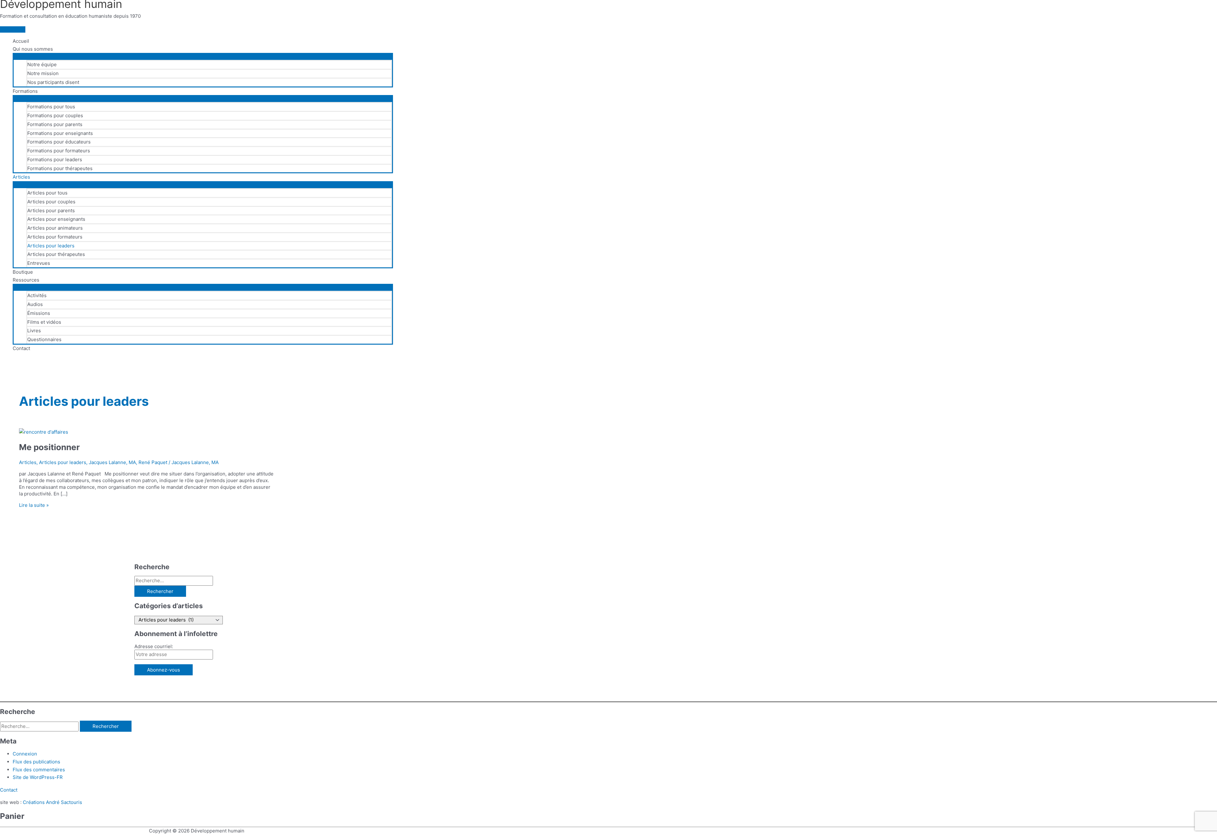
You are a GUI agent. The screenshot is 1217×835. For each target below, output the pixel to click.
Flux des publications (36, 762)
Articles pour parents (51, 210)
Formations (25, 91)
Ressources (26, 280)
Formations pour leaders (54, 159)
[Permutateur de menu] (203, 56)
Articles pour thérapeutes (56, 254)
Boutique (23, 272)
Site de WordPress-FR (38, 777)
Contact (21, 348)
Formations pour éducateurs (59, 142)
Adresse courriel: (153, 646)
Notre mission (43, 73)
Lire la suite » (34, 505)
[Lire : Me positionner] (43, 432)
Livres (34, 331)
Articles (21, 177)
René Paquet (152, 462)
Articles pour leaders (50, 246)
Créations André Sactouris (52, 802)
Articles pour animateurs (55, 228)
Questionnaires (44, 339)
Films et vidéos (44, 322)
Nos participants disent (53, 82)
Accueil (21, 41)
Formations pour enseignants (60, 133)
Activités (37, 295)
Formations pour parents (54, 124)
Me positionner (49, 447)
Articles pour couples (51, 202)
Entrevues (38, 263)
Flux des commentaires (39, 770)
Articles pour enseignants (56, 219)
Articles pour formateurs (54, 237)
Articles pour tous (47, 193)
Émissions (38, 313)
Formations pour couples (55, 115)
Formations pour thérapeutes (60, 168)
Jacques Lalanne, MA (112, 462)
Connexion (25, 754)
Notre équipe (42, 64)
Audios (35, 304)
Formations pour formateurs (58, 151)
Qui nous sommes (33, 49)
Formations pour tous (51, 107)
